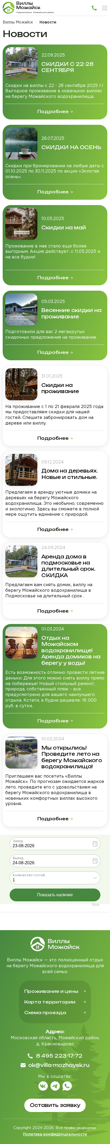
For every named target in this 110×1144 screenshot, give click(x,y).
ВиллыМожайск (28, 5)
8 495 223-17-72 (59, 1056)
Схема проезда (45, 1012)
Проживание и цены (51, 991)
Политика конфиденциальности (55, 1134)
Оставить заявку (55, 1105)
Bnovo (95, 904)
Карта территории (49, 1002)
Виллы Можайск (18, 22)
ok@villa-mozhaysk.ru (58, 1065)
